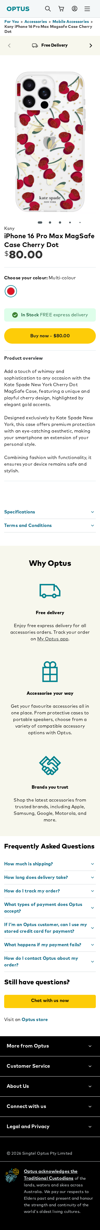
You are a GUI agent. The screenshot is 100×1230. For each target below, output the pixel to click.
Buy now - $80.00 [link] (50, 336)
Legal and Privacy (28, 1126)
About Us (18, 1086)
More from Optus (28, 1046)
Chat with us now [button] (50, 1000)
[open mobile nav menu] (87, 8)
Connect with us (26, 1106)
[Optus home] (18, 8)
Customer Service (28, 1066)
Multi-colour (62, 278)
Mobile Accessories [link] (70, 22)
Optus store (35, 1019)
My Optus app (52, 639)
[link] (61, 8)
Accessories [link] (35, 22)
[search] (47, 8)
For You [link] (11, 22)
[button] (74, 8)
